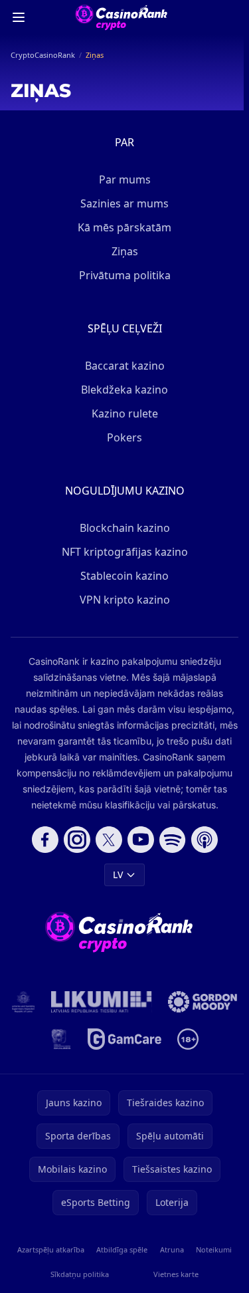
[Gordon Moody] (202, 1001)
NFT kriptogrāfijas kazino (125, 551)
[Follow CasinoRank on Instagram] (77, 839)
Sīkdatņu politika (79, 1274)
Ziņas (125, 251)
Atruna (172, 1249)
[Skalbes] (61, 1039)
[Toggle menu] (18, 17)
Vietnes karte (176, 1274)
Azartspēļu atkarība (50, 1249)
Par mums (125, 179)
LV (118, 874)
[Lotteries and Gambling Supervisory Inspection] (23, 1001)
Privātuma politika (125, 275)
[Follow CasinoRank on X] (109, 839)
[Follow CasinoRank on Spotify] (172, 839)
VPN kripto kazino (125, 599)
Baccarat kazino (125, 365)
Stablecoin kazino (124, 575)
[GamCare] (124, 1039)
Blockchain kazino (125, 528)
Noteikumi (214, 1249)
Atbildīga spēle (121, 1249)
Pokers (124, 437)
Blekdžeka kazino (124, 389)
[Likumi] (101, 1001)
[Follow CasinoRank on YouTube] (140, 839)
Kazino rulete (125, 413)
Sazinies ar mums (124, 203)
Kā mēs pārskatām (124, 227)
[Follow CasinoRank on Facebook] (45, 839)
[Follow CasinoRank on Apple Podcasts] (204, 839)
